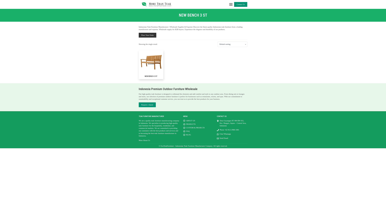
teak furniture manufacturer (164, 133)
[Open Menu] (231, 4)
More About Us (144, 140)
